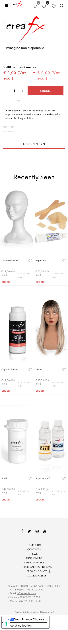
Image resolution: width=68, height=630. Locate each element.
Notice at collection (18, 625)
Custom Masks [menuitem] (34, 562)
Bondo (4, 478)
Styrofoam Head (9, 260)
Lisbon (39, 369)
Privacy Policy (36, 571)
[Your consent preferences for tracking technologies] (6, 623)
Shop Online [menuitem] (34, 558)
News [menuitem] (34, 553)
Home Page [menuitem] (34, 545)
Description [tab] (34, 144)
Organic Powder (9, 369)
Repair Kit (41, 260)
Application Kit (43, 478)
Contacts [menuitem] (34, 549)
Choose (45, 91)
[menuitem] (16, 566)
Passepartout (47, 611)
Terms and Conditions (36, 566)
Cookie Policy (36, 575)
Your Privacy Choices (29, 619)
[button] (25, 36)
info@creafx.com (26, 593)
